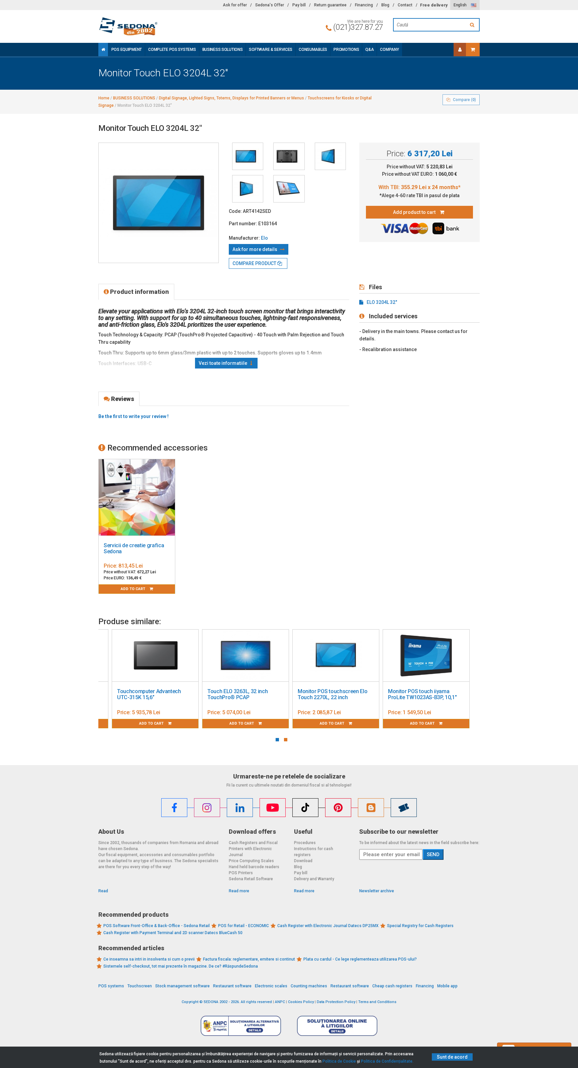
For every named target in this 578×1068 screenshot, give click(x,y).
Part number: (243, 223)
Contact (405, 5)
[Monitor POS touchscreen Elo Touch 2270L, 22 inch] (336, 656)
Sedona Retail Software (251, 879)
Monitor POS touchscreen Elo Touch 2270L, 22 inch (332, 694)
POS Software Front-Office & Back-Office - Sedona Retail (156, 925)
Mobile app (447, 986)
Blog (385, 5)
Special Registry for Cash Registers (420, 925)
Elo (264, 238)
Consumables (313, 49)
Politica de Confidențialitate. (387, 1061)
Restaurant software (232, 986)
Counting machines (309, 986)
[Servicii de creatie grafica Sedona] (137, 497)
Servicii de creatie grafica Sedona (134, 548)
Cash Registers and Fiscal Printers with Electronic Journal (253, 848)
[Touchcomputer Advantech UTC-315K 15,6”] (155, 656)
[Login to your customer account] (460, 49)
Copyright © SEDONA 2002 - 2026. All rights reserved (227, 1002)
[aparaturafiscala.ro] (158, 26)
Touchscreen (139, 986)
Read (103, 891)
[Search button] (473, 24)
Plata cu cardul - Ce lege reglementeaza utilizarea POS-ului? (360, 959)
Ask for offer (235, 5)
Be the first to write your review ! (133, 416)
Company (389, 49)
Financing (364, 5)
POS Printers (241, 873)
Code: (235, 211)
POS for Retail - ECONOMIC (243, 925)
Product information (139, 291)
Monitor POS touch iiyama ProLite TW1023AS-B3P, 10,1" (422, 694)
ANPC (280, 1002)
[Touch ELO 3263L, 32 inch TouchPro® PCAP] (245, 656)
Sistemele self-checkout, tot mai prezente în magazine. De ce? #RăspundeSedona (180, 966)
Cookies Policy (301, 1002)
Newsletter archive (376, 891)
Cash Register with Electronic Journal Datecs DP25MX (328, 925)
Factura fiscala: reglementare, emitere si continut (249, 959)
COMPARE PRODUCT (254, 263)
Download (303, 860)
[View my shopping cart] (473, 49)
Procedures (305, 842)
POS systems (111, 986)
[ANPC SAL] (241, 1025)
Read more (239, 891)
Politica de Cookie (339, 1061)
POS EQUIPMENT (126, 49)
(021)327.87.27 (358, 27)
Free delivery (433, 5)
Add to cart (133, 589)
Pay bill (299, 5)
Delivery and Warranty (314, 879)
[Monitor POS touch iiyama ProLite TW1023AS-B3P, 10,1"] (426, 656)
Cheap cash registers (392, 986)
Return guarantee (330, 5)
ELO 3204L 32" (382, 302)
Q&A (369, 49)
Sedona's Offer (269, 5)
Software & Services (270, 49)
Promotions (346, 49)
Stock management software (182, 986)
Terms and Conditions (377, 1002)
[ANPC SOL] (337, 1025)
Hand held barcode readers (254, 867)
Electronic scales (271, 986)
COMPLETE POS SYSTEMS (172, 49)
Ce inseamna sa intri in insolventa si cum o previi (149, 959)
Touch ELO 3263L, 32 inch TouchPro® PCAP (237, 694)
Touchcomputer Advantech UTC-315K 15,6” (149, 694)
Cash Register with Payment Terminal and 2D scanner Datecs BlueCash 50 (173, 932)
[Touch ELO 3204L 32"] (247, 156)
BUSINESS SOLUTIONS (222, 49)
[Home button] (103, 49)
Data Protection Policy (336, 1002)
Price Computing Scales (251, 860)
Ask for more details (255, 249)
